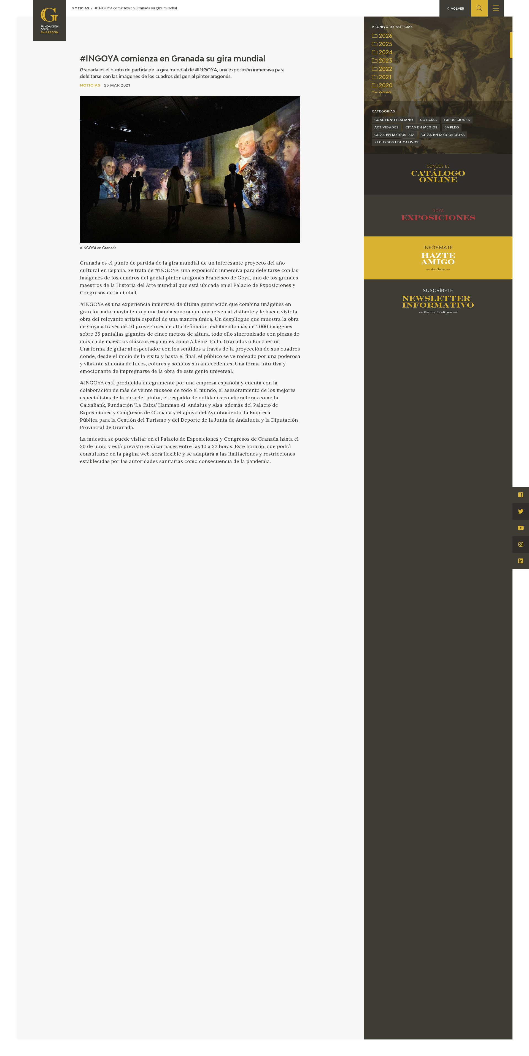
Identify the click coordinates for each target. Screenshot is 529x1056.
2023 (384, 61)
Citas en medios (422, 127)
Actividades (386, 127)
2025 (384, 44)
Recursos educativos (396, 142)
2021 (384, 77)
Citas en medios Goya (443, 134)
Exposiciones (457, 120)
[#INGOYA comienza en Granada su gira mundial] (190, 169)
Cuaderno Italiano (393, 120)
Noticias (428, 120)
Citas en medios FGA (394, 134)
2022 (384, 69)
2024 (385, 53)
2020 (385, 86)
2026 (384, 36)
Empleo (451, 127)
